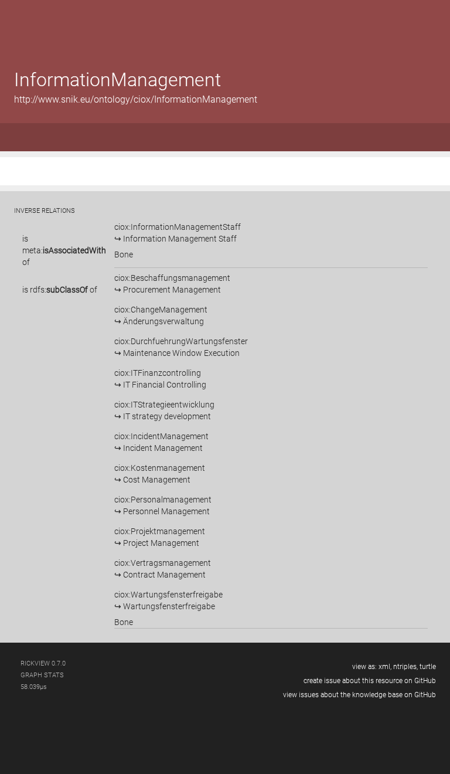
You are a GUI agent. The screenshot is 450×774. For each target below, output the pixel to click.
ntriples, (405, 667)
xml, (385, 667)
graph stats (42, 675)
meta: (64, 250)
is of (64, 250)
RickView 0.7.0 (43, 663)
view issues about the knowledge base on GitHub (359, 695)
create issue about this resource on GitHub (370, 681)
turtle (428, 667)
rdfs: (59, 289)
